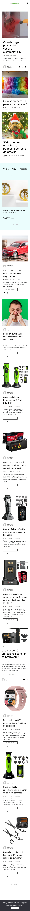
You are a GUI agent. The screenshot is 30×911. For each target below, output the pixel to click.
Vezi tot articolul (10, 289)
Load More (14, 884)
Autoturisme (7, 279)
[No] (28, 905)
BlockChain (6, 215)
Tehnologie (6, 217)
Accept (15, 908)
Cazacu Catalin (10, 265)
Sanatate (5, 343)
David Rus (9, 66)
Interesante (14, 215)
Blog (4, 406)
